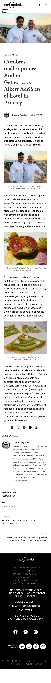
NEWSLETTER (24, 610)
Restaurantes (11, 55)
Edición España (5, 11)
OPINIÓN (19, 596)
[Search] (40, 5)
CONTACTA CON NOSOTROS (24, 606)
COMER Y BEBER (36, 593)
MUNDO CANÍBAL (15, 593)
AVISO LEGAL (14, 664)
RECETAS (31, 596)
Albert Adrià (8, 506)
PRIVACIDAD (27, 664)
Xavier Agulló (21, 442)
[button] (46, 5)
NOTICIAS (15, 590)
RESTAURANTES (32, 590)
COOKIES (38, 664)
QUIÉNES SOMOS (24, 601)
